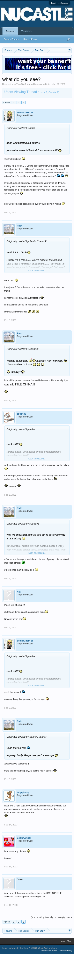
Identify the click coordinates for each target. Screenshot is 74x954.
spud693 (21, 414)
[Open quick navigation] (69, 50)
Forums (10, 31)
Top (69, 941)
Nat (19, 591)
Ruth (19, 225)
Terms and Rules (49, 950)
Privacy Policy (65, 950)
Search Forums (11, 39)
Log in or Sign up (59, 3)
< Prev (6, 102)
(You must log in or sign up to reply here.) (51, 917)
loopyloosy (23, 792)
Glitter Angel (24, 838)
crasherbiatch (44, 84)
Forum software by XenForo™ (29, 948)
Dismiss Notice (68, 59)
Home (62, 941)
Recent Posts (30, 39)
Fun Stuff (21, 84)
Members (26, 31)
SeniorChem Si (25, 112)
